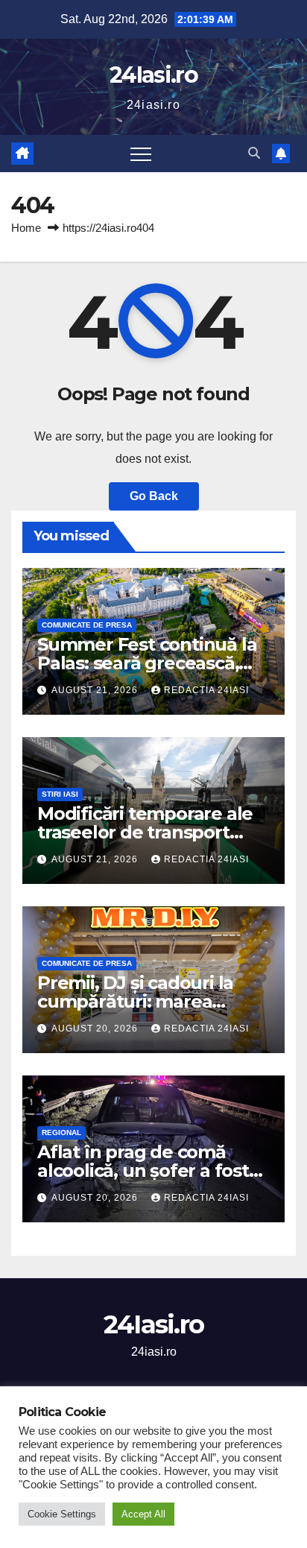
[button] (254, 153)
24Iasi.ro (153, 75)
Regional (61, 1132)
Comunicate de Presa (87, 625)
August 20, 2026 (96, 1028)
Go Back (154, 496)
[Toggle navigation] (141, 153)
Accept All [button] (143, 1514)
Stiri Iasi (60, 794)
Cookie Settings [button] (62, 1514)
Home (26, 227)
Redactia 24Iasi (206, 690)
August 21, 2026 (96, 690)
